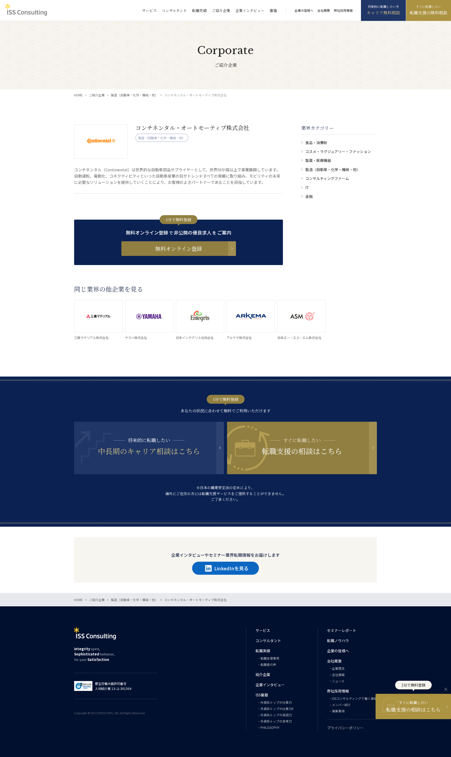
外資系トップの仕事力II (276, 708)
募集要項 (338, 711)
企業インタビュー (249, 10)
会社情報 (338, 674)
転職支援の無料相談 (428, 13)
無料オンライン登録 (178, 248)
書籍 (273, 10)
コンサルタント (174, 10)
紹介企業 (263, 674)
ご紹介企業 (221, 10)
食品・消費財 (316, 142)
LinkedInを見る (231, 568)
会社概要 (323, 10)
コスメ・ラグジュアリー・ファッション (338, 151)
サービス (149, 10)
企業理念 (338, 668)
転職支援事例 (269, 658)
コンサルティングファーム (327, 178)
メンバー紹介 (341, 704)
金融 (309, 196)
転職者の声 (268, 664)
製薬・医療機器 (318, 160)
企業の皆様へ (304, 10)
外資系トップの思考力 (276, 721)
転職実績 (199, 10)
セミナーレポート (341, 630)
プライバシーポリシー (345, 727)
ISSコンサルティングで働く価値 (354, 698)
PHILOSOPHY (270, 727)
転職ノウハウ (338, 640)
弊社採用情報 (343, 10)
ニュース (338, 681)
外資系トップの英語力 (276, 715)
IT (307, 187)
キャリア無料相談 (383, 13)
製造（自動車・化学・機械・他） (332, 169)
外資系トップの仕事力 (276, 702)
